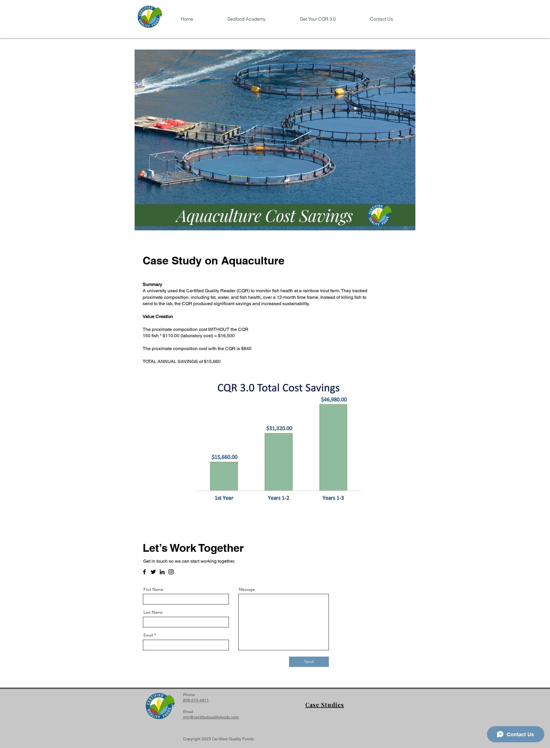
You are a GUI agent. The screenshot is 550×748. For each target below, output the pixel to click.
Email (148, 635)
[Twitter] (153, 571)
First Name (153, 589)
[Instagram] (171, 571)
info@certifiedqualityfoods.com (211, 717)
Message (247, 589)
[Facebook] (144, 571)
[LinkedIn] (162, 571)
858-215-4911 (196, 700)
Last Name (153, 612)
